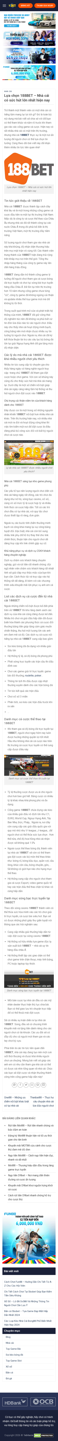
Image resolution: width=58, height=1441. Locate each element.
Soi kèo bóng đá (14, 1354)
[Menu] (4, 5)
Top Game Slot (14, 1360)
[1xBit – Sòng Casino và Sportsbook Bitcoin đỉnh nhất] (12, 5)
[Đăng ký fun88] (29, 1237)
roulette (29, 675)
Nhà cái (8, 91)
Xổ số (9, 1366)
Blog (8, 1337)
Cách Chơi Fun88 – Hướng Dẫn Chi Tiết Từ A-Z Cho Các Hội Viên (28, 1283)
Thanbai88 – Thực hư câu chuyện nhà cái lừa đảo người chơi (42, 1101)
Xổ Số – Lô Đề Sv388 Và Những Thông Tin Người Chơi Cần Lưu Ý (26, 1303)
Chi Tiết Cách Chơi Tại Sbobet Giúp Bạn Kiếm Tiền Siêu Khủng (28, 1293)
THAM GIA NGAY (45, 5)
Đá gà (9, 1378)
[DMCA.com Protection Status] (43, 1435)
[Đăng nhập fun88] (29, 72)
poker (38, 675)
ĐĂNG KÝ (25, 5)
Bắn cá (9, 1372)
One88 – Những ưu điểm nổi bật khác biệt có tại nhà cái (16, 1101)
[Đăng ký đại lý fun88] (29, 21)
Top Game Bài (13, 1348)
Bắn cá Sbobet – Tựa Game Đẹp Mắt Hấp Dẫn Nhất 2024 (26, 1313)
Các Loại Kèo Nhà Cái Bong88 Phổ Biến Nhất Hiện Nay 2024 (28, 1323)
